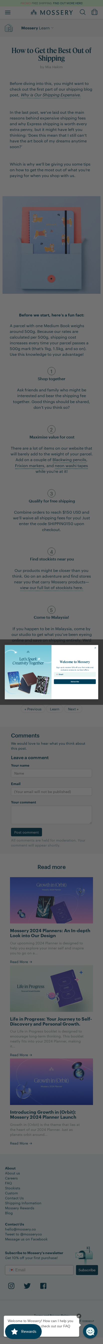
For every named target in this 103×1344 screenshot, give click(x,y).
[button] (90, 1331)
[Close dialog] (95, 647)
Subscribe (75, 681)
